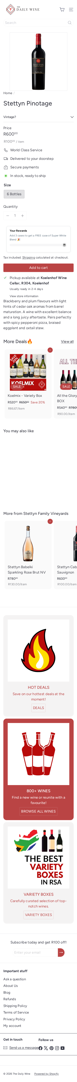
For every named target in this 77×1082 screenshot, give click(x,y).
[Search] (70, 22)
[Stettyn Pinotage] (28, 469)
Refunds (9, 999)
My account (12, 1026)
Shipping (28, 257)
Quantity (10, 206)
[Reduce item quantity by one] (7, 215)
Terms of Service (16, 1012)
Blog (6, 992)
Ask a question (14, 979)
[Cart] (62, 10)
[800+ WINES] (38, 754)
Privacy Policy (14, 1019)
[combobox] (38, 22)
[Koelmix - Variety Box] (28, 381)
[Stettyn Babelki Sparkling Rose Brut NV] (28, 555)
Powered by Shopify (46, 1073)
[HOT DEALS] (38, 651)
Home (7, 93)
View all (67, 341)
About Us (10, 986)
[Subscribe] (61, 952)
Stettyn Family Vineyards (45, 513)
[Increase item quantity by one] (22, 215)
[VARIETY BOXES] (38, 857)
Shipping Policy (15, 1006)
